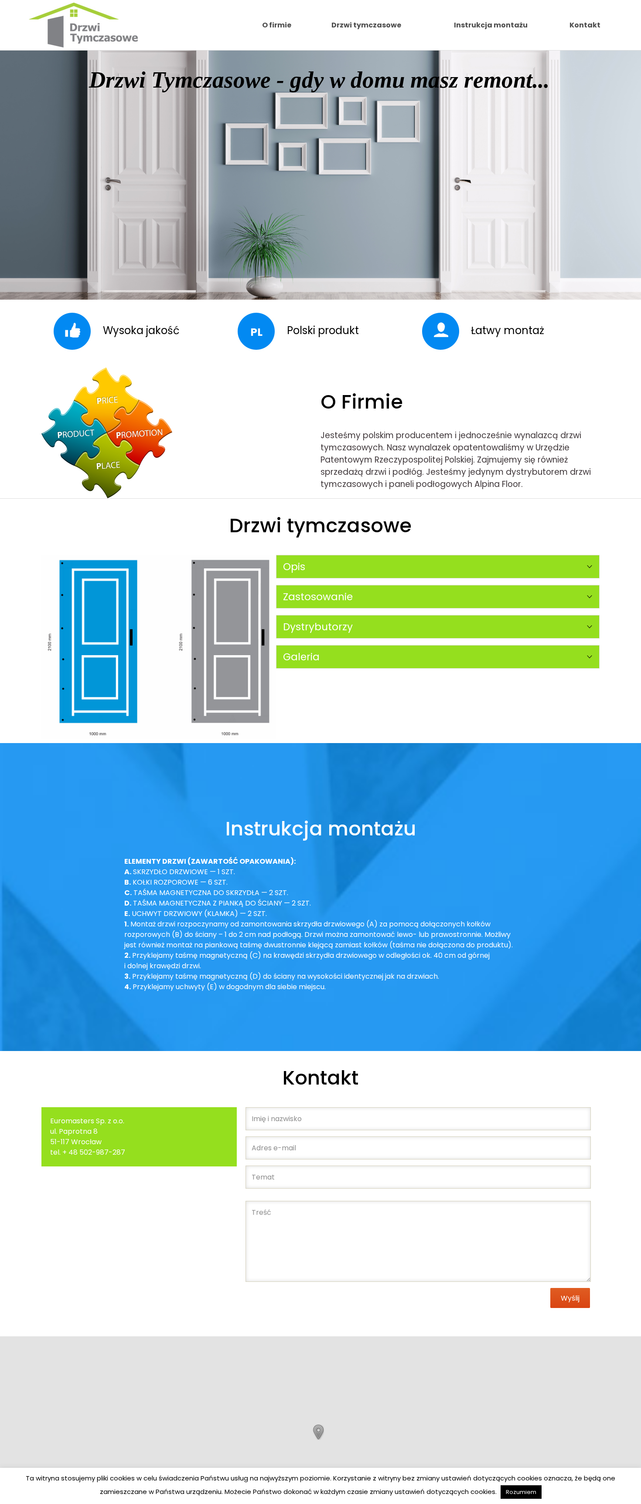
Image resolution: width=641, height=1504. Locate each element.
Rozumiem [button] (521, 1492)
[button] (318, 1432)
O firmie (276, 25)
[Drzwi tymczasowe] (83, 25)
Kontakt (584, 25)
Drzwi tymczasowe (366, 25)
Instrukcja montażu (491, 25)
